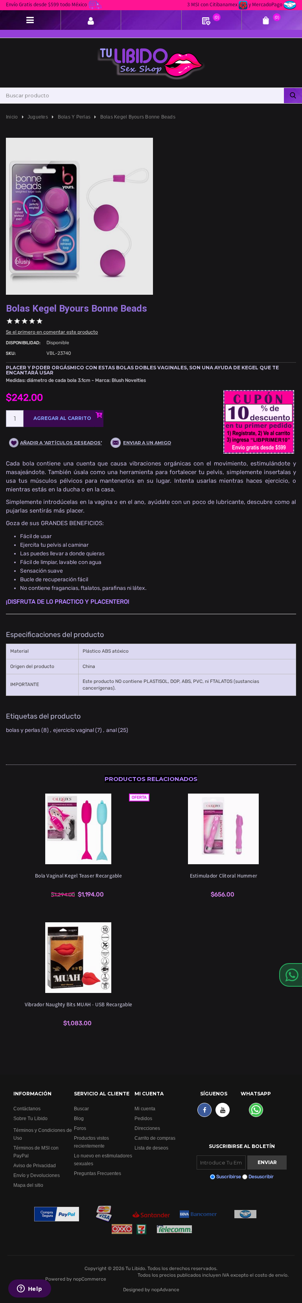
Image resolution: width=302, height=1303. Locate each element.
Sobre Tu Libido (30, 1118)
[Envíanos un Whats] (256, 1110)
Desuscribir (261, 1176)
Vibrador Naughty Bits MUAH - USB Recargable (78, 1004)
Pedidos (143, 1118)
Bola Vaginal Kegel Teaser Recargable (78, 875)
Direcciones (147, 1128)
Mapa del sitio (28, 1185)
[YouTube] (222, 1110)
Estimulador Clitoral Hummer (223, 875)
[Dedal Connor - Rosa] (78, 957)
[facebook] (204, 1110)
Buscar (81, 1108)
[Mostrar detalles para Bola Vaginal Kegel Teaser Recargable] (78, 829)
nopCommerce (89, 1279)
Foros (80, 1128)
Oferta (139, 797)
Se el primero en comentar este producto (52, 332)
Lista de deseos (151, 1148)
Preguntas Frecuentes (97, 1173)
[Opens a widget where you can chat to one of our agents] (29, 1289)
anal (111, 730)
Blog (79, 1118)
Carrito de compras (154, 1138)
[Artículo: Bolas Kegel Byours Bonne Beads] (79, 216)
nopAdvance (165, 1289)
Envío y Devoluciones (36, 1175)
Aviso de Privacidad (34, 1165)
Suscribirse (228, 1176)
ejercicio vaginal (73, 730)
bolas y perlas (23, 730)
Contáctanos (27, 1108)
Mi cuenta (144, 1108)
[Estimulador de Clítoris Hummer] (224, 829)
